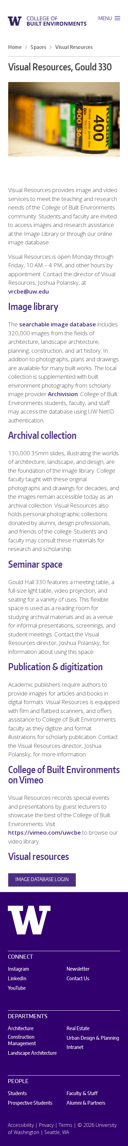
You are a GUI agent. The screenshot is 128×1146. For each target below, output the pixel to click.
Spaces (38, 47)
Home (15, 47)
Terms (65, 1125)
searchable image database (57, 324)
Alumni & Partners (86, 1103)
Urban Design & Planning (93, 1038)
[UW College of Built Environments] (47, 20)
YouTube (17, 988)
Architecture (20, 1028)
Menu (105, 18)
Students (17, 1093)
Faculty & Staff (82, 1093)
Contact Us (78, 978)
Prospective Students (30, 1103)
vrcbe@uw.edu (28, 291)
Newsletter (78, 969)
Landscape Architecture (32, 1053)
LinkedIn (17, 978)
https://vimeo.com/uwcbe (44, 832)
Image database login (42, 879)
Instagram (18, 969)
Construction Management (22, 1041)
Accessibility (21, 1125)
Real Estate (78, 1028)
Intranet (75, 1047)
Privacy (46, 1125)
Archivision (63, 394)
